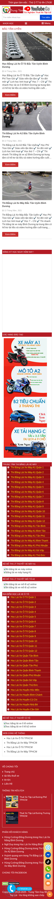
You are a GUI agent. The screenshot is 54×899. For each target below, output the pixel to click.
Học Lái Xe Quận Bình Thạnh (26, 670)
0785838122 (24, 889)
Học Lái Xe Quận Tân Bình (24, 656)
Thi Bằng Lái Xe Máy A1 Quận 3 (27, 477)
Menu (47, 23)
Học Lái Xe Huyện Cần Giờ (25, 709)
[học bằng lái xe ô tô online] (20, 726)
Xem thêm (10, 95)
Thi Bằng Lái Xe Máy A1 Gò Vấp (27, 550)
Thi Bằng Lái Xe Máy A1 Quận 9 (27, 506)
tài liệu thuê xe (11, 776)
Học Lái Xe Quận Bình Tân (24, 660)
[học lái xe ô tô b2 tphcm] (25, 412)
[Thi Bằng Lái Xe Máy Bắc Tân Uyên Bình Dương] (27, 190)
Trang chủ (9, 772)
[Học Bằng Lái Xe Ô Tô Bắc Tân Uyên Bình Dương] (27, 50)
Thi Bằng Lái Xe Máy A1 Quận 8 (27, 501)
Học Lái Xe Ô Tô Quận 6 (23, 621)
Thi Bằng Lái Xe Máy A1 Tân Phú (28, 536)
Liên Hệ (8, 784)
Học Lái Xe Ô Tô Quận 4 (23, 612)
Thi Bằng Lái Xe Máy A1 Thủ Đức (28, 555)
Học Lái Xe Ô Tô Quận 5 (23, 617)
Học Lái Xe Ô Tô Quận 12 (24, 651)
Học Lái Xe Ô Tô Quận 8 (23, 631)
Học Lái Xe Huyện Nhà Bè (24, 704)
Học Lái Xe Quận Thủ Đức (24, 685)
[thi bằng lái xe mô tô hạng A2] (25, 381)
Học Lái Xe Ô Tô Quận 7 (23, 626)
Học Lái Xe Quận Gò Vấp (24, 680)
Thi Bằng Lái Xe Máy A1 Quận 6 (27, 492)
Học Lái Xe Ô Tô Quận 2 (23, 602)
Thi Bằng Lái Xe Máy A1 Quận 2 (27, 472)
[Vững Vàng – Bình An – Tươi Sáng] (17, 9)
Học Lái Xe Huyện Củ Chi (24, 699)
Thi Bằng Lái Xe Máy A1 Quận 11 (28, 516)
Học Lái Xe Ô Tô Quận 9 (23, 636)
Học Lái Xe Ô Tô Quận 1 (23, 597)
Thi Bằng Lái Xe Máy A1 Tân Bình (28, 526)
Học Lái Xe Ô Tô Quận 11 (24, 646)
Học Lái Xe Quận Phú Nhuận (26, 675)
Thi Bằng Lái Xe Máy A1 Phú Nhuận (29, 545)
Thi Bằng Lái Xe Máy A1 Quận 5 (27, 487)
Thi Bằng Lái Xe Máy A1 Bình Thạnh (29, 540)
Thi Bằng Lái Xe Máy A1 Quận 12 (28, 521)
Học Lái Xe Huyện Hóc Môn (25, 690)
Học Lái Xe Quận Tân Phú (24, 665)
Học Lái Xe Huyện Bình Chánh (26, 695)
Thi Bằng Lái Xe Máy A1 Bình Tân (28, 531)
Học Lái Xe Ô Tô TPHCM (20, 738)
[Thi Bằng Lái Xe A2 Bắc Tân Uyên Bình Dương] (27, 120)
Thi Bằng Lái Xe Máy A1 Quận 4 (27, 482)
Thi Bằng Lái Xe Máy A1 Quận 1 (27, 467)
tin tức (7, 780)
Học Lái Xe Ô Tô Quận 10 (24, 641)
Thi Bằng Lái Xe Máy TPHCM (22, 743)
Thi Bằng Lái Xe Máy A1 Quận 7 (27, 497)
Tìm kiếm (46, 17)
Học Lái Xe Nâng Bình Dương (35, 844)
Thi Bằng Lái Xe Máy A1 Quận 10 (28, 511)
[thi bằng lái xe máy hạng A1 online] (17, 572)
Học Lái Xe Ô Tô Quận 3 (23, 607)
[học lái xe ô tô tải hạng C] (25, 442)
